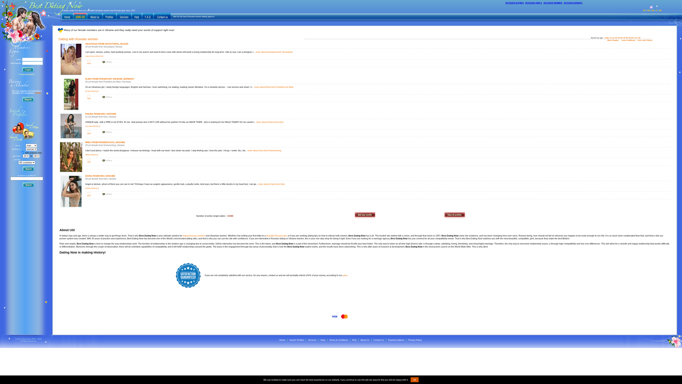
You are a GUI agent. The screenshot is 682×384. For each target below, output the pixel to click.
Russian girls (533, 3)
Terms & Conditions (338, 340)
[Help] (137, 16)
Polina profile (92, 126)
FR (644, 10)
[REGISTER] (29, 100)
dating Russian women (194, 235)
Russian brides (573, 3)
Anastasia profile (94, 56)
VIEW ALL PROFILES (456, 216)
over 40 (637, 38)
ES (653, 10)
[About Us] (94, 16)
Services (312, 340)
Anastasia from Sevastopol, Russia (106, 44)
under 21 (608, 38)
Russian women (553, 3)
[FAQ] (147, 16)
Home (282, 340)
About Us (364, 340)
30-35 (625, 38)
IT (656, 10)
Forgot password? (27, 74)
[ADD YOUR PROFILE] (367, 216)
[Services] (124, 16)
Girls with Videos (645, 40)
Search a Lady (31, 131)
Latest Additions (628, 40)
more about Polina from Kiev (270, 122)
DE (648, 10)
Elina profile (92, 91)
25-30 (620, 38)
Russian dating (514, 3)
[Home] (67, 16)
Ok (414, 379)
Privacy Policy (415, 340)
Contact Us (378, 340)
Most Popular (613, 40)
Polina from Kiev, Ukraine (100, 114)
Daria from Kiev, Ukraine (100, 176)
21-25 (615, 38)
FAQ (354, 340)
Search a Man (16, 131)
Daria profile (92, 188)
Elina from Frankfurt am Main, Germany (109, 79)
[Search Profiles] (109, 16)
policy (345, 275)
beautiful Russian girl (276, 235)
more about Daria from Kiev (271, 184)
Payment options (396, 340)
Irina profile (91, 155)
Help (323, 340)
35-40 (631, 38)
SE (660, 10)
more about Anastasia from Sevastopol (274, 52)
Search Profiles (296, 340)
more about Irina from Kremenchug (264, 150)
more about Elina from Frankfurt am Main (274, 87)
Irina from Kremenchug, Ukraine (105, 142)
